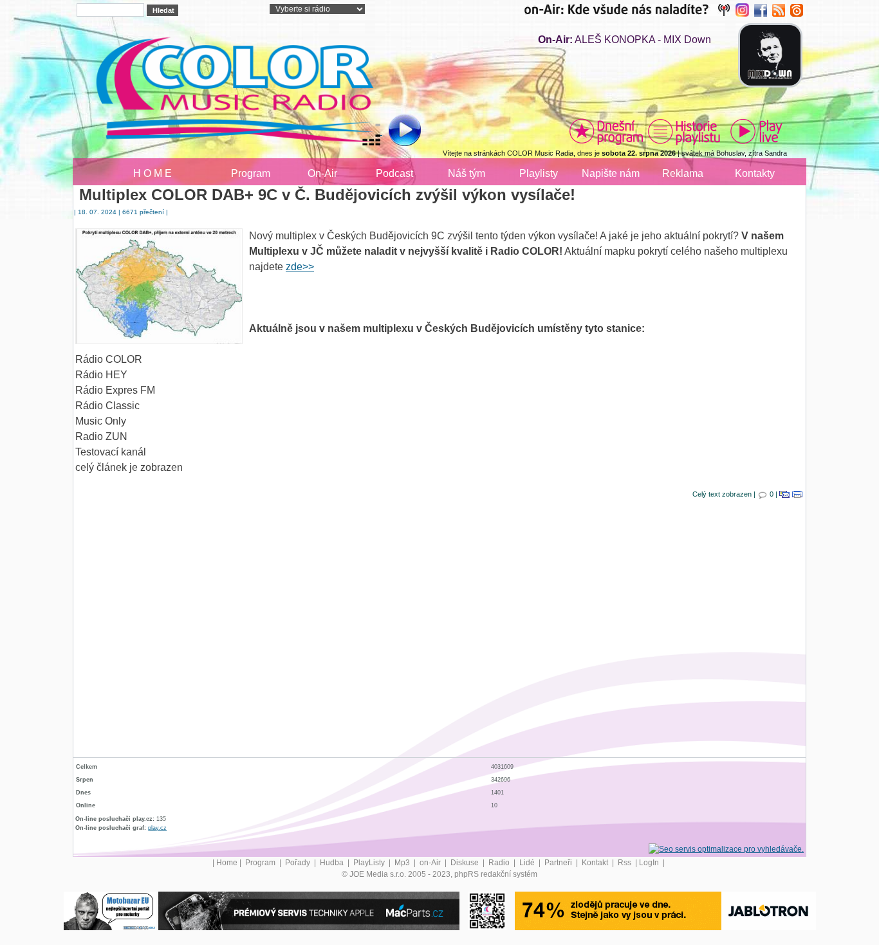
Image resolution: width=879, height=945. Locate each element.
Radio (500, 862)
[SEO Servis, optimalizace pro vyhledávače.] (726, 848)
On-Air (322, 173)
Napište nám (611, 173)
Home (226, 862)
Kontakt (596, 862)
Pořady (298, 862)
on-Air (431, 862)
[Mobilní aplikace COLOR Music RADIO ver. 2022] (487, 910)
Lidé (528, 862)
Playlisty (538, 173)
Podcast (394, 173)
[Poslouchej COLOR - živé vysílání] (394, 131)
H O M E (152, 173)
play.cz (157, 828)
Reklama (682, 173)
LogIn (650, 862)
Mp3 (403, 862)
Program (250, 173)
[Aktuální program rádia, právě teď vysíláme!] (606, 131)
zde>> (300, 266)
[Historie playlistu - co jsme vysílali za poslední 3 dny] (684, 131)
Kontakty (755, 173)
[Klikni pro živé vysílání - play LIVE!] (757, 131)
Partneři (559, 862)
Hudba (333, 862)
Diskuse (465, 862)
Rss (625, 862)
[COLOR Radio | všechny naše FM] (630, 9)
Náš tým (466, 173)
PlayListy (370, 862)
